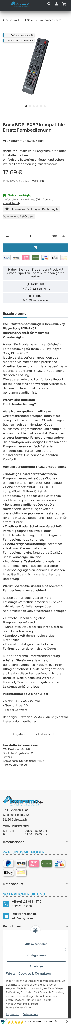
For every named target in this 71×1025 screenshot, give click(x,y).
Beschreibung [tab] (15, 314)
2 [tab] (30, 106)
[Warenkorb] (64, 4)
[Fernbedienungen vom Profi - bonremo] (21, 4)
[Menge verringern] (7, 236)
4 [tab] (37, 106)
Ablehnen (36, 966)
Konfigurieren (36, 955)
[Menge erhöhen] (64, 236)
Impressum (12, 1014)
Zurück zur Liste (14, 20)
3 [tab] (34, 106)
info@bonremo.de (35, 300)
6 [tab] (45, 106)
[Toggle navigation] (5, 2)
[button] (49, 4)
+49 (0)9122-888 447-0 (26, 901)
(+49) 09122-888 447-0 (35, 288)
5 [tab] (41, 106)
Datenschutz (30, 1014)
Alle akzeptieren (36, 944)
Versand (38, 181)
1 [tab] (26, 106)
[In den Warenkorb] (6, 31)
